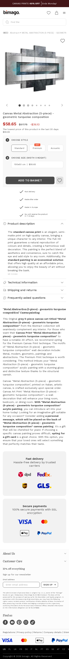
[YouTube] (12, 622)
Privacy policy (24, 632)
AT (58, 649)
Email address (9, 579)
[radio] (19, 148)
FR (20, 649)
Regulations (9, 632)
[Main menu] (64, 12)
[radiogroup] (34, 148)
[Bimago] (12, 13)
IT (31, 649)
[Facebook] (5, 622)
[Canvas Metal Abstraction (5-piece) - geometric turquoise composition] (62, 41)
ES (47, 649)
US (4, 649)
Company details (53, 632)
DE (26, 649)
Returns (37, 632)
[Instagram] (25, 622)
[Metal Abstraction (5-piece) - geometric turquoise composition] (59, 180)
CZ (63, 649)
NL (36, 649)
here (37, 608)
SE (52, 649)
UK (15, 649)
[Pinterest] (19, 622)
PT (42, 649)
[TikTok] (32, 622)
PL (9, 649)
